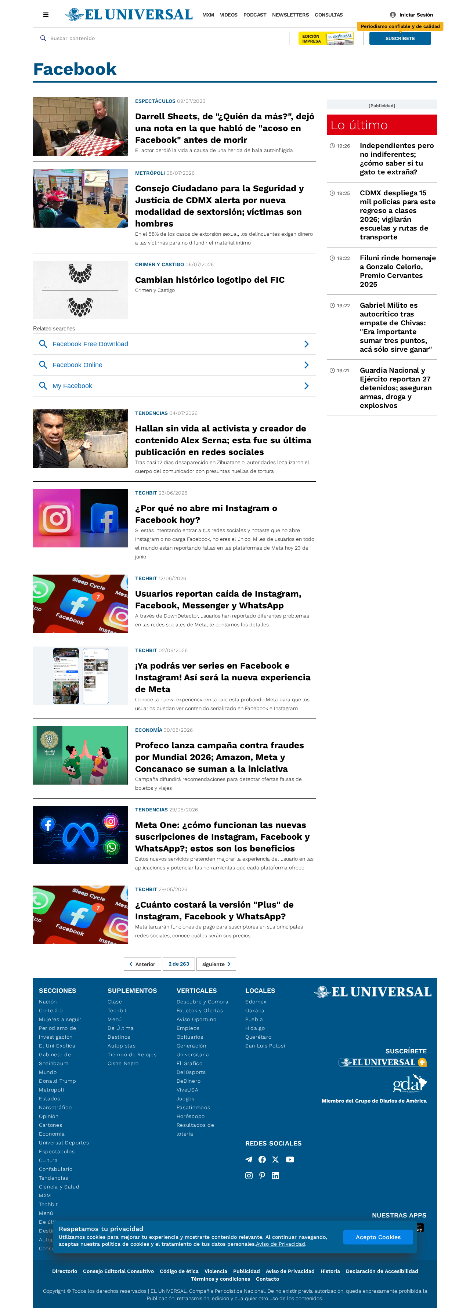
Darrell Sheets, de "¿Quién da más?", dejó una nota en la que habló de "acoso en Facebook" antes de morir (224, 128)
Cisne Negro (123, 1063)
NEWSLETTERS (290, 15)
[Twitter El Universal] (275, 1161)
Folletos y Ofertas (200, 1010)
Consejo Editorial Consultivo (118, 1271)
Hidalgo (255, 1028)
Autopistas (121, 1046)
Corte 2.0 (51, 1010)
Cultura (48, 1160)
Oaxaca (255, 1010)
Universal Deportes (64, 1143)
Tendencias (151, 413)
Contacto (267, 1279)
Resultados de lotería (195, 1129)
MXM (208, 15)
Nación (48, 1002)
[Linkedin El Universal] (275, 1175)
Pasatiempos (193, 1107)
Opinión (49, 1116)
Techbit (146, 493)
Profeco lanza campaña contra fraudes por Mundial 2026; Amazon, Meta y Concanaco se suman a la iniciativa (219, 757)
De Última (121, 1028)
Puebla (254, 1019)
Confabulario (55, 1169)
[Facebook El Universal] (262, 1161)
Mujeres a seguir (60, 1019)
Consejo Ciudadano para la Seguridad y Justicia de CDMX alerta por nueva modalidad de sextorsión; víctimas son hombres (219, 206)
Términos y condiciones (220, 1279)
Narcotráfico (55, 1107)
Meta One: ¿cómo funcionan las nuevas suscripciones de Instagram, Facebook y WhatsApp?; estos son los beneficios (222, 837)
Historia (330, 1271)
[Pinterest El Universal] (262, 1175)
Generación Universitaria (193, 1050)
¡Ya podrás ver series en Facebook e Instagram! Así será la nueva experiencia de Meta (223, 677)
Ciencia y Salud (59, 1187)
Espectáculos (155, 101)
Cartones (50, 1125)
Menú (46, 1213)
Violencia (216, 1271)
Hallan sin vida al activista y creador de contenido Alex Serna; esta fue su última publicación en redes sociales (223, 440)
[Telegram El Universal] (249, 1161)
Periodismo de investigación (57, 1032)
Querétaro (258, 1037)
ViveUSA (188, 1090)
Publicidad (246, 1271)
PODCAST (255, 15)
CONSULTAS (329, 15)
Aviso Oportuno (197, 1019)
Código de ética (179, 1271)
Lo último (359, 125)
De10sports (191, 1072)
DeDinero (189, 1081)
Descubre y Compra (203, 1002)
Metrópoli (150, 173)
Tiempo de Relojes (132, 1054)
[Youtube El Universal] (290, 1161)
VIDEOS (229, 15)
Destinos (119, 1037)
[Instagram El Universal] (249, 1175)
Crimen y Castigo (159, 264)
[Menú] (46, 14)
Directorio (64, 1271)
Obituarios (190, 1037)
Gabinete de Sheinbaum (55, 1059)
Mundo (48, 1072)
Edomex (256, 1002)
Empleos (188, 1028)
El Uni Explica (57, 1046)
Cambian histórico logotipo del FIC (210, 280)
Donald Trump (57, 1081)
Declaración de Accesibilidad (382, 1271)
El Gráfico (190, 1063)
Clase (115, 1002)
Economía (148, 730)
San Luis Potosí (265, 1046)
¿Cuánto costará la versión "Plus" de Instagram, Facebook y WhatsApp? (214, 911)
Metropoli (51, 1090)
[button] (400, 38)
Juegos (186, 1098)
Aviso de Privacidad (290, 1271)
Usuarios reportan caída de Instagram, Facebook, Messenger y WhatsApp (218, 600)
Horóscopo (191, 1116)
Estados (49, 1098)
